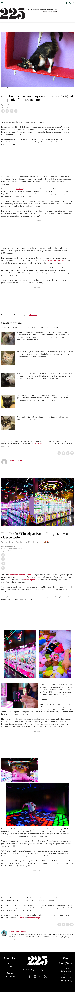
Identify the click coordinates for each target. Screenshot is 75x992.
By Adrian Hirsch (15, 460)
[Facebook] (63, 3)
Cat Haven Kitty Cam (56, 260)
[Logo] (7, 13)
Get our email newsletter (49, 12)
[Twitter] (70, 3)
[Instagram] (66, 3)
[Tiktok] (73, 3)
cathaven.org (34, 315)
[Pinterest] (11, 111)
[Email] (16, 111)
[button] (7, 3)
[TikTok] (40, 976)
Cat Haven (19, 189)
